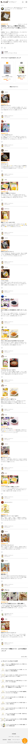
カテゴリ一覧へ (24, 656)
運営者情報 (5, 739)
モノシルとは (17, 736)
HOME (14, 734)
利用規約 (9, 739)
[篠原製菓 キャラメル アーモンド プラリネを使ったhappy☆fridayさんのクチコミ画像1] (5, 16)
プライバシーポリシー (16, 739)
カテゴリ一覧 (11, 736)
